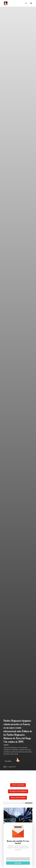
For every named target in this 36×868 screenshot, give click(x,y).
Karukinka (15, 749)
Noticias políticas (18, 752)
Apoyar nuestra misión (18, 797)
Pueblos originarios (10, 747)
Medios (22, 749)
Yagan (16, 754)
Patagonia (28, 752)
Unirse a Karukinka (18, 785)
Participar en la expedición (18, 791)
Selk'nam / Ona (8, 754)
